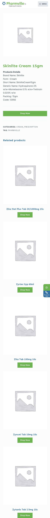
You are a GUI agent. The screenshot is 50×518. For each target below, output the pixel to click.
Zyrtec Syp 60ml (25, 284)
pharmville (14, 130)
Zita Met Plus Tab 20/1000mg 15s (25, 209)
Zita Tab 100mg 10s (25, 359)
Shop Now (25, 113)
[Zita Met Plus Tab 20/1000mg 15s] (25, 175)
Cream (19, 127)
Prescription (31, 127)
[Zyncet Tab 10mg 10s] (25, 401)
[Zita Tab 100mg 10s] (25, 325)
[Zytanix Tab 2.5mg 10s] (25, 476)
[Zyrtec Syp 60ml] (25, 250)
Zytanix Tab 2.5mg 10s (25, 509)
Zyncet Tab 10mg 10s (25, 434)
